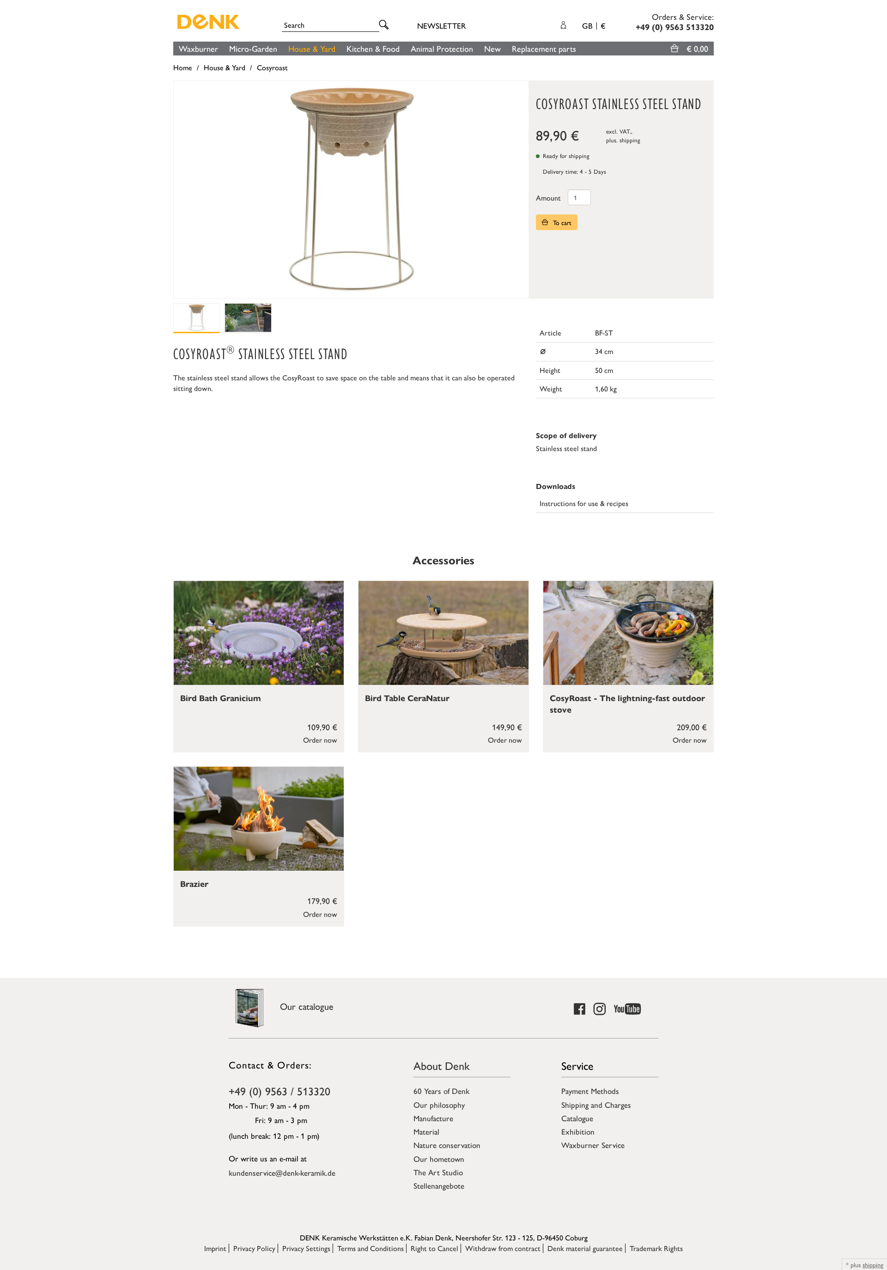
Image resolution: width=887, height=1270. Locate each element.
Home (182, 67)
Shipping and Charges (596, 1104)
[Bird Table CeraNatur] (443, 632)
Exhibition (578, 1131)
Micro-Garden (253, 48)
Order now (320, 739)
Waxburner (198, 48)
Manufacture (433, 1117)
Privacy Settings (306, 1248)
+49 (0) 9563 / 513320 (279, 1091)
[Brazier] (258, 818)
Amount (548, 197)
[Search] (385, 25)
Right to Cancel (434, 1248)
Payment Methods (590, 1090)
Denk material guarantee (585, 1248)
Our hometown (438, 1158)
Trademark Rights (656, 1248)
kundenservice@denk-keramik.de (282, 1172)
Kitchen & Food (373, 48)
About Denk (441, 1065)
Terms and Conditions (370, 1248)
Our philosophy (439, 1104)
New (492, 48)
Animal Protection (442, 48)
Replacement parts (544, 48)
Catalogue (577, 1117)
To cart (561, 222)
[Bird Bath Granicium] (258, 632)
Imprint (215, 1248)
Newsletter (441, 25)
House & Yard (311, 48)
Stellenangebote (438, 1185)
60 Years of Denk (441, 1090)
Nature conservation (446, 1144)
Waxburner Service (593, 1144)
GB (593, 25)
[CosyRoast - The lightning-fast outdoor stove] (628, 632)
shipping (630, 139)
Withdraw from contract (503, 1248)
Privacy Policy (254, 1248)
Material (426, 1131)
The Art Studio (438, 1172)
